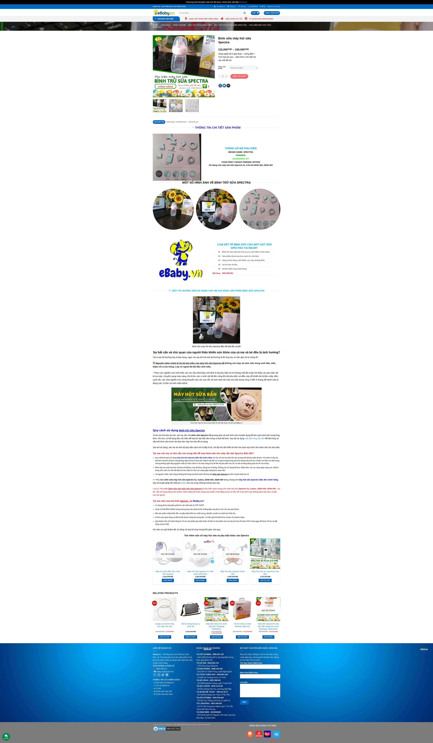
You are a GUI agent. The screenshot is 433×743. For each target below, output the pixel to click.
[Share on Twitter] (224, 86)
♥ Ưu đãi (157, 688)
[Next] (211, 66)
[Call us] (264, 6)
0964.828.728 (213, 663)
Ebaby (183, 483)
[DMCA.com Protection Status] (167, 728)
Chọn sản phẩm (222, 67)
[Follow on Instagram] (159, 675)
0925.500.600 (218, 698)
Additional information (176, 122)
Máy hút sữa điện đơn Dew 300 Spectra (168, 572)
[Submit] (244, 13)
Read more (168, 580)
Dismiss (243, 2)
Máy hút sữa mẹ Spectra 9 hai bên (265, 572)
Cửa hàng (165, 25)
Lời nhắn (244, 682)
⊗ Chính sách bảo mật (163, 691)
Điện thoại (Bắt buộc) (249, 673)
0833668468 (216, 712)
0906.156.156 (217, 669)
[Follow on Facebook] (260, 6)
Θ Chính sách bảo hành (163, 694)
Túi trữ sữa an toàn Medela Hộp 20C (242, 625)
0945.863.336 (222, 674)
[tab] (159, 122)
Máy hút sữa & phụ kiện (200, 25)
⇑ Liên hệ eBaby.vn (162, 685)
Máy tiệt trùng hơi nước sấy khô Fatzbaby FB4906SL (216, 626)
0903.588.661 (215, 680)
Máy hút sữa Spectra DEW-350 (232, 572)
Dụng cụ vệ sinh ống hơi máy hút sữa (164, 625)
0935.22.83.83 (217, 686)
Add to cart (239, 76)
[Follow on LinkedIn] (167, 675)
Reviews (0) (193, 122)
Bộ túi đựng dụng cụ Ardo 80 (190, 625)
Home (155, 25)
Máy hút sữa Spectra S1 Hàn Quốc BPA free (200, 572)
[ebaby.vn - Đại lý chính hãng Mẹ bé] (164, 12)
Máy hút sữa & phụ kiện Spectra (230, 25)
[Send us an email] (262, 6)
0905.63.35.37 (222, 692)
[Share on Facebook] (220, 86)
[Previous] (157, 66)
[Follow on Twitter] (163, 675)
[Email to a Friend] (228, 86)
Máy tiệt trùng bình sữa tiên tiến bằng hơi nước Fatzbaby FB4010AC (268, 626)
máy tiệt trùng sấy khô (255, 438)
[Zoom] (156, 94)
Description (159, 122)
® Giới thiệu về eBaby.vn (164, 683)
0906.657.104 (218, 654)
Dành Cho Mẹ (179, 25)
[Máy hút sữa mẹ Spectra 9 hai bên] (265, 553)
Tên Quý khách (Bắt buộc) (251, 663)
